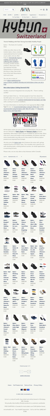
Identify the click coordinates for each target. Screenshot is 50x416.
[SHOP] (9, 14)
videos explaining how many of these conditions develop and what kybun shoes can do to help (24, 82)
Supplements (33, 14)
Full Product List (18, 385)
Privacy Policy (38, 385)
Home (9, 385)
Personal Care (42, 14)
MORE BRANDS (25, 376)
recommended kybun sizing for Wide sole (26, 107)
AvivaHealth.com (28, 394)
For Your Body (15, 17)
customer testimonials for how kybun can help (32, 100)
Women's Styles (32, 131)
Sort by (5, 156)
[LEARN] (16, 14)
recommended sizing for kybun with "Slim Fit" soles (19, 109)
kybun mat (18, 142)
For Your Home (25, 17)
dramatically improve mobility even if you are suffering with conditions (13, 59)
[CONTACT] (24, 14)
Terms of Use (28, 385)
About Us (34, 17)
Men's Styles (20, 131)
